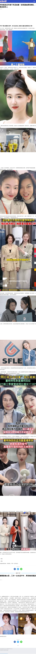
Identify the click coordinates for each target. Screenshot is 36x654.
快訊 (34, 1)
